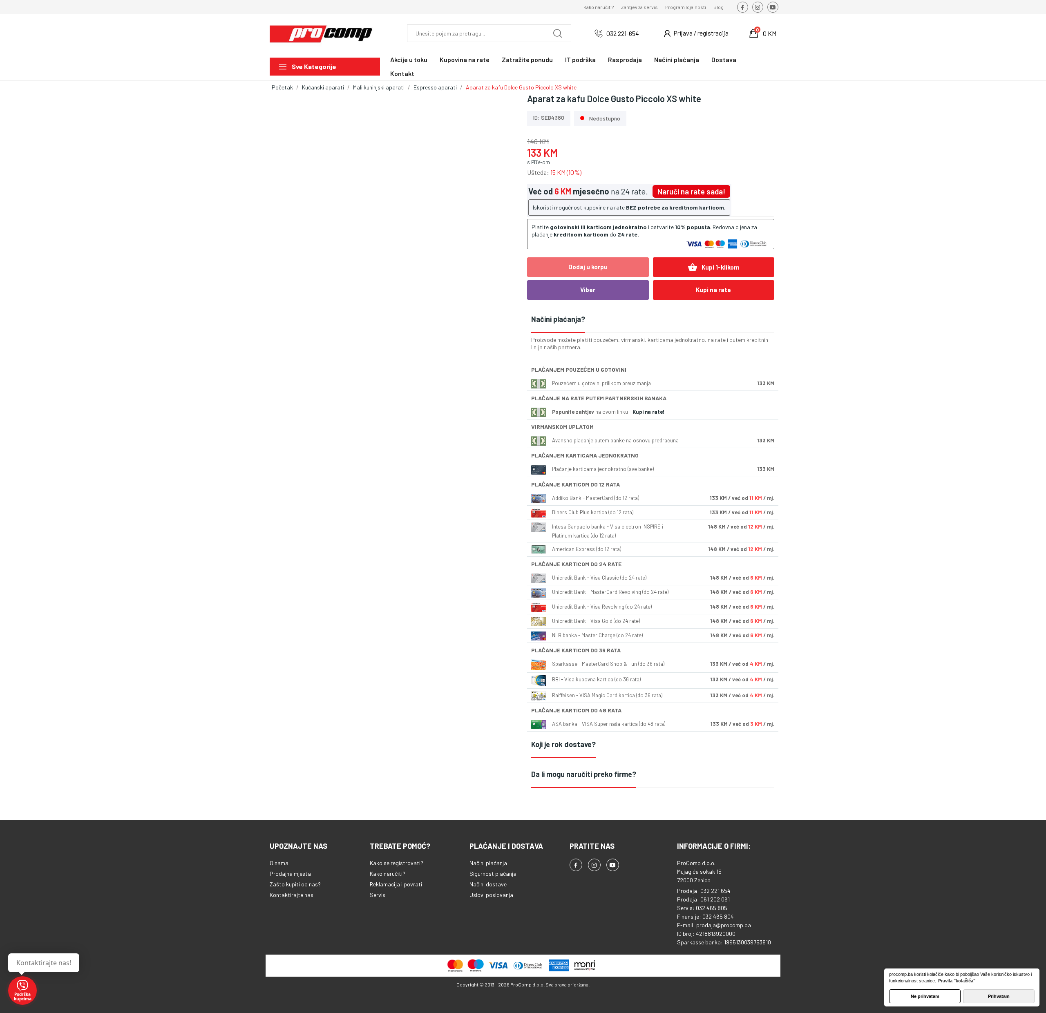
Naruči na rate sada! (691, 191)
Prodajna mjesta (290, 873)
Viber (587, 289)
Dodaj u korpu (588, 266)
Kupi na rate (713, 289)
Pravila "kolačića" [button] (956, 980)
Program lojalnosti (685, 7)
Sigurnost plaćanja (492, 873)
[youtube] (772, 7)
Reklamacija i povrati (396, 884)
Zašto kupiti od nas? (295, 884)
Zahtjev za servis (639, 7)
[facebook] (742, 7)
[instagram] (757, 7)
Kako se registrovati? (396, 862)
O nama (279, 862)
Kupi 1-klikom (714, 267)
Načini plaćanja (488, 862)
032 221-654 (622, 33)
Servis (377, 894)
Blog (718, 7)
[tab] (652, 319)
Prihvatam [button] (999, 996)
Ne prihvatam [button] (925, 996)
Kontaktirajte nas (291, 894)
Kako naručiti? (598, 7)
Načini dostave (488, 884)
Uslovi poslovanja (491, 894)
